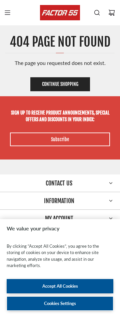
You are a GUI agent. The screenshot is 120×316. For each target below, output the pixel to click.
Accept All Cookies (60, 286)
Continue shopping (60, 84)
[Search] (97, 12)
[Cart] (111, 12)
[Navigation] (7, 12)
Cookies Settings (60, 303)
